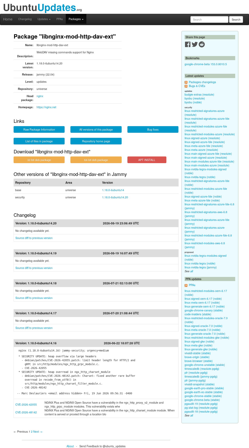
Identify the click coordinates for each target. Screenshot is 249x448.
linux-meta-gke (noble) (198, 345)
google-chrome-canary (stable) (204, 310)
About (70, 446)
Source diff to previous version (34, 238)
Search (236, 19)
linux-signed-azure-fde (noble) (203, 196)
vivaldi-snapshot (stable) (200, 384)
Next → (37, 431)
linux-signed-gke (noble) (199, 341)
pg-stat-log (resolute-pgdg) (201, 407)
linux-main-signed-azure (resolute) (206, 157)
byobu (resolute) (195, 98)
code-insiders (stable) (198, 314)
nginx (40, 96)
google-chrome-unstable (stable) (205, 365)
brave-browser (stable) (199, 361)
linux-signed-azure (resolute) (202, 138)
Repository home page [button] (96, 141)
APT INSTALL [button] (146, 160)
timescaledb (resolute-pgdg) (202, 369)
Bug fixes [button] (153, 129)
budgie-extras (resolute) (199, 94)
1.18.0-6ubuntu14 (113, 190)
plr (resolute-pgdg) (196, 372)
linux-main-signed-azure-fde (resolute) (208, 153)
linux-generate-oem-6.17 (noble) (205, 306)
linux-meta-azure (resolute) (201, 150)
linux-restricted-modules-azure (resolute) (210, 134)
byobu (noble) (193, 102)
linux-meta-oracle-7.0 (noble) (202, 330)
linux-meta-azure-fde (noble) (202, 200)
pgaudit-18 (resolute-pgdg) (201, 411)
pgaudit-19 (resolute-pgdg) (201, 404)
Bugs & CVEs (197, 86)
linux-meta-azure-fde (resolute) (204, 146)
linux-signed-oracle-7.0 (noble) (203, 326)
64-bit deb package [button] (96, 160)
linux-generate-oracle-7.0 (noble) (205, 334)
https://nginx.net (46, 107)
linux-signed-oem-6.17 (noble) (203, 298)
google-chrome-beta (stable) (202, 400)
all (191, 271)
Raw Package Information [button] (39, 129)
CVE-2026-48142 (26, 412)
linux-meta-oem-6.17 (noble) (202, 302)
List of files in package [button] (39, 141)
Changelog (25, 19)
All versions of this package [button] (96, 129)
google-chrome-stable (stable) (203, 396)
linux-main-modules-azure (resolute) (207, 165)
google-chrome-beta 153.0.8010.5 (206, 64)
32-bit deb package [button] (39, 160)
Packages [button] (75, 19)
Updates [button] (43, 19)
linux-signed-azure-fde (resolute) (205, 142)
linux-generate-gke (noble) (201, 349)
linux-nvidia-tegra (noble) (200, 177)
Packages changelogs (202, 82)
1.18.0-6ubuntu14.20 (115, 197)
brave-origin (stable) (197, 357)
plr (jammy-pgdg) (195, 380)
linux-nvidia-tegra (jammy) (201, 267)
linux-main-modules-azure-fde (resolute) (209, 161)
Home (7, 18)
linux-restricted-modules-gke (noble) (207, 337)
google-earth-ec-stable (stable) (204, 392)
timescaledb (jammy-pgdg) (201, 376)
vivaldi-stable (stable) (198, 353)
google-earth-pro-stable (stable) (204, 388)
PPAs (59, 19)
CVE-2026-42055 (26, 404)
